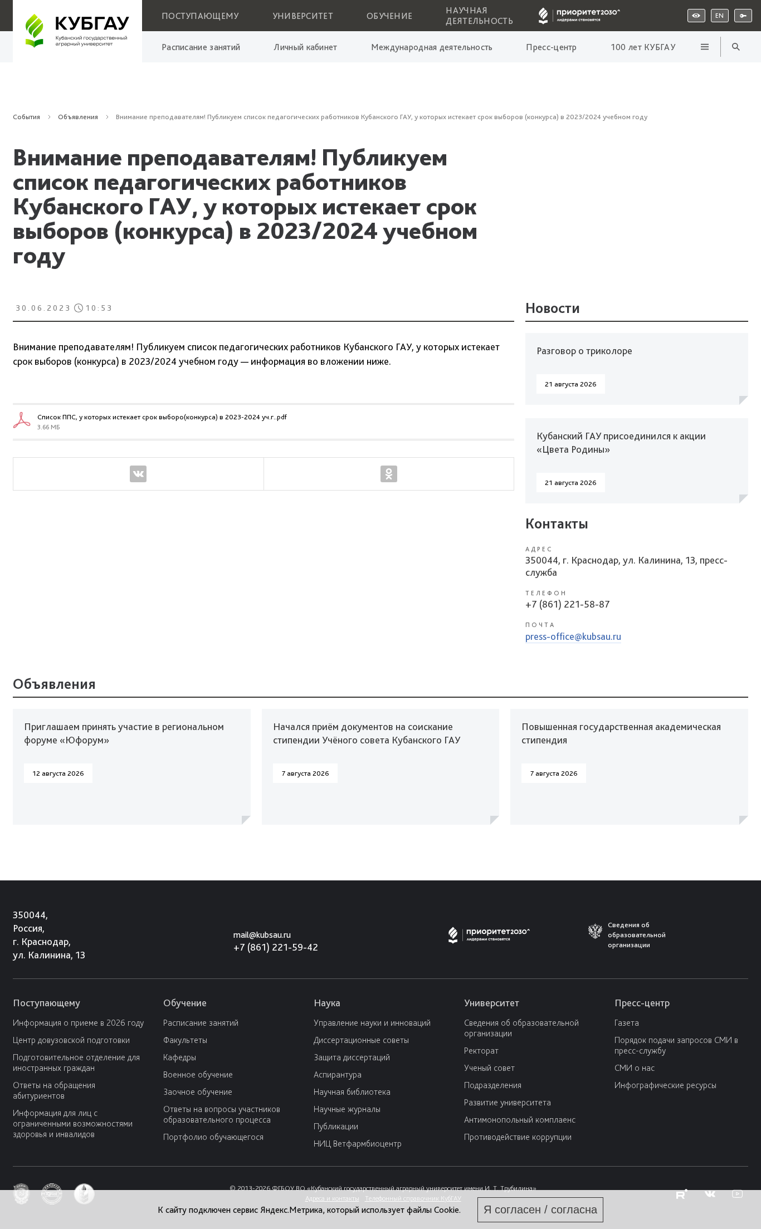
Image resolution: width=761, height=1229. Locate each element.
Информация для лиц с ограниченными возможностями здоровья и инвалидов (73, 1123)
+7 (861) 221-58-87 (567, 604)
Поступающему (200, 16)
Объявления (228, 241)
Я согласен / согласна (540, 1209)
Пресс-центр (551, 47)
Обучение (389, 16)
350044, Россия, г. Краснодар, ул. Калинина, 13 (39, 935)
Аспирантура (338, 1074)
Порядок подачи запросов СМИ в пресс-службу (676, 1045)
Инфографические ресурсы (665, 1085)
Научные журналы (347, 1109)
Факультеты (185, 1040)
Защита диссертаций (352, 1057)
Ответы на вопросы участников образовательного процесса (221, 1114)
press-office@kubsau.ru (573, 636)
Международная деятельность (432, 47)
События (26, 116)
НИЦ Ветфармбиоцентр (358, 1143)
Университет (302, 16)
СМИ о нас (634, 1067)
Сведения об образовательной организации (521, 1028)
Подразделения (492, 1085)
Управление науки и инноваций (372, 1022)
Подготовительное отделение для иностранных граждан (76, 1062)
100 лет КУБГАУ (643, 47)
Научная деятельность (479, 15)
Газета (626, 1022)
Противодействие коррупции (518, 1137)
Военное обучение (198, 1074)
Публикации (336, 1126)
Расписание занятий (201, 47)
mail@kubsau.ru (262, 934)
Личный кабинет (305, 47)
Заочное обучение (197, 1091)
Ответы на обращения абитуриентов (54, 1090)
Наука (327, 1002)
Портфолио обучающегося (213, 1137)
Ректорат (481, 1050)
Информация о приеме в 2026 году (78, 1022)
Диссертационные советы (361, 1040)
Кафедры (179, 1057)
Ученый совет (489, 1067)
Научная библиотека (352, 1091)
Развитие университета (507, 1102)
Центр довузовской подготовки (71, 1040)
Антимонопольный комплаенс (519, 1119)
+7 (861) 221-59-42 (275, 947)
